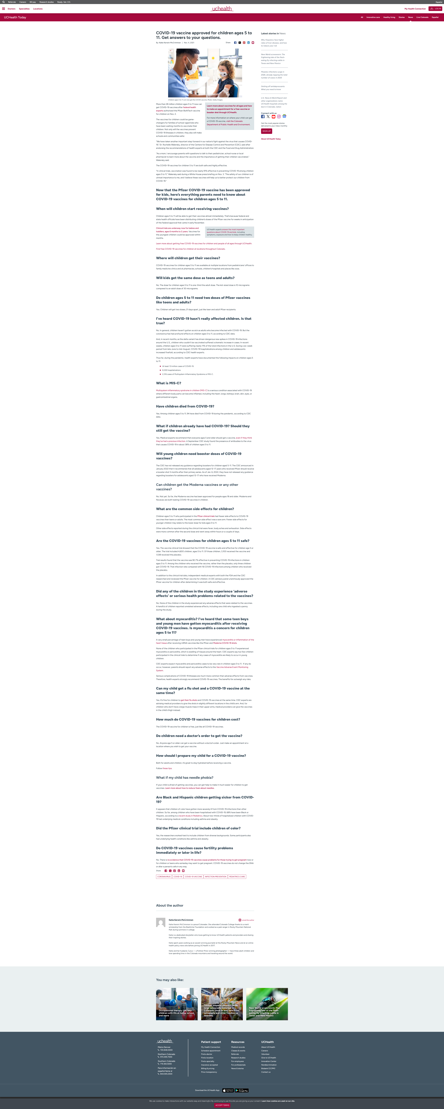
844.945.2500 (166, 1074)
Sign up (266, 131)
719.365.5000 (166, 1064)
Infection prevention (215, 877)
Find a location (207, 1058)
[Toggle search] (3, 2)
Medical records (238, 1047)
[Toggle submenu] (3, 8)
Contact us (265, 1072)
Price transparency (209, 1072)
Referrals (12, 2)
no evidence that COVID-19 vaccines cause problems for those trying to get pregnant (207, 860)
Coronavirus (164, 877)
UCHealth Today (15, 17)
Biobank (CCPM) (268, 1068)
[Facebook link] (263, 116)
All (362, 17)
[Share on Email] (253, 42)
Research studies (47, 2)
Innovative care (373, 17)
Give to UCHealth (268, 1058)
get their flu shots (189, 700)
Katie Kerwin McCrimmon (170, 43)
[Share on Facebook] (235, 42)
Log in (438, 9)
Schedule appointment (210, 1051)
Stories (402, 17)
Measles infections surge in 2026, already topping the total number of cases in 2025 (274, 75)
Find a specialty (207, 1061)
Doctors (11, 9)
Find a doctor (206, 1054)
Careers (22, 2)
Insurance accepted (209, 1065)
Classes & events (238, 1051)
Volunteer (265, 1054)
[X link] (268, 116)
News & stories (237, 1068)
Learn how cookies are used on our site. (278, 1101)
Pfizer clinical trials (205, 516)
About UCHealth (268, 1047)
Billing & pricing (207, 1068)
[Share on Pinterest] (244, 42)
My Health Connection (415, 9)
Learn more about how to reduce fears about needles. (189, 788)
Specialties (24, 9)
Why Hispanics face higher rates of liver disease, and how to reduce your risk (274, 43)
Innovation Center (268, 1061)
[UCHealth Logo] (164, 1041)
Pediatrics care (237, 877)
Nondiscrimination (269, 1065)
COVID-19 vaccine (193, 877)
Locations (37, 9)
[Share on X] (240, 42)
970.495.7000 (166, 1057)
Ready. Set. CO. (64, 2)
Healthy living (389, 17)
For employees (237, 1061)
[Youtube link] (273, 116)
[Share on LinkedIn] (248, 42)
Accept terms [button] (222, 1105)
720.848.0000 (166, 1050)
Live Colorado (422, 17)
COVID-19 (178, 877)
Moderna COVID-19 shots (225, 643)
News (410, 17)
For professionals (238, 1065)
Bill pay (33, 2)
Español (439, 2)
